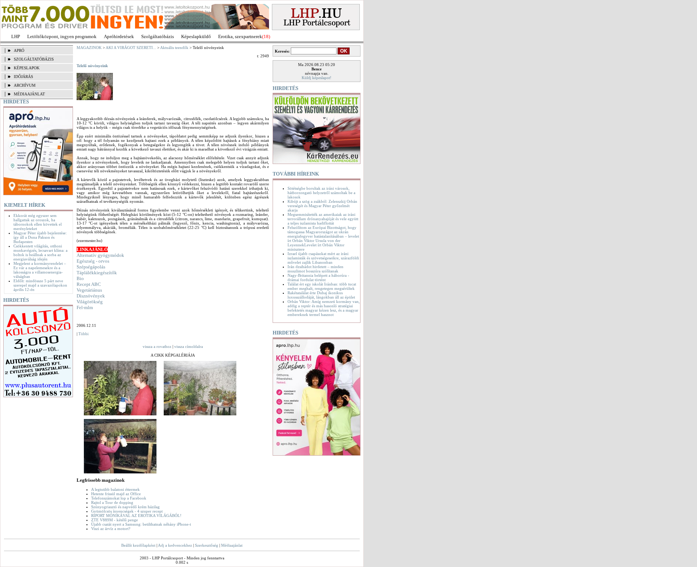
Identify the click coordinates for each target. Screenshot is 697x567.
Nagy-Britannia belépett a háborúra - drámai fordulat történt (318, 277)
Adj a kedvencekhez (175, 545)
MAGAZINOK (89, 47)
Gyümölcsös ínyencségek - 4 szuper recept (127, 511)
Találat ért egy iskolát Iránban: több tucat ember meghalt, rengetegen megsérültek (322, 286)
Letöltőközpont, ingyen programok (62, 36)
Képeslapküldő (196, 36)
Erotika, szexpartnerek (240, 36)
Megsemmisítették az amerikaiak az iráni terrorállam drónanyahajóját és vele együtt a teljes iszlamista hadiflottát (323, 218)
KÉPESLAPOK (27, 68)
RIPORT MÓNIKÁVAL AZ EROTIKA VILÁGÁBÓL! (136, 515)
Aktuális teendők (174, 47)
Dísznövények (91, 296)
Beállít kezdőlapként (138, 545)
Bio (80, 278)
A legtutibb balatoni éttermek (115, 489)
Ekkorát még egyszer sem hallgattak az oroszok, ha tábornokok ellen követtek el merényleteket (37, 222)
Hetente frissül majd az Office (116, 494)
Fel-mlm (85, 307)
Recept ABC (89, 284)
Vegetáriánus (89, 290)
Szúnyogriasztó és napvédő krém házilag (125, 507)
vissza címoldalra (188, 346)
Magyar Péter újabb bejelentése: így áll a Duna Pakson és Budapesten (40, 237)
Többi (83, 334)
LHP (15, 36)
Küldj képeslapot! (316, 77)
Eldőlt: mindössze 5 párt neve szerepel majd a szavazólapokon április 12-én (40, 285)
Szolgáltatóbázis (157, 36)
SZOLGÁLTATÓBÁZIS (34, 59)
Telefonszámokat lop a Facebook (118, 498)
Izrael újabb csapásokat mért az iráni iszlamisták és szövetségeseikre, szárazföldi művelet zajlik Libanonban (323, 257)
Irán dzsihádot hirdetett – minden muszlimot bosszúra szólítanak (315, 268)
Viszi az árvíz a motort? (110, 528)
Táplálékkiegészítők (97, 272)
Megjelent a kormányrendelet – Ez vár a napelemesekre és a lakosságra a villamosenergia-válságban (39, 270)
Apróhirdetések (119, 36)
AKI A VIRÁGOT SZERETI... (131, 47)
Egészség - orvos (93, 261)
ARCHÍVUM (25, 85)
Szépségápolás (91, 267)
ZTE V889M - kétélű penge (114, 520)
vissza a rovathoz (157, 346)
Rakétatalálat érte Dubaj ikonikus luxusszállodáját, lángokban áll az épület (321, 295)
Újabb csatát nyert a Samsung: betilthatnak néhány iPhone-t (141, 524)
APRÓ (19, 50)
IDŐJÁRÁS (23, 76)
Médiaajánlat (231, 545)
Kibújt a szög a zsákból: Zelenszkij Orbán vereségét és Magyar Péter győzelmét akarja (322, 205)
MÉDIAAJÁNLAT (29, 94)
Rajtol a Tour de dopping (112, 502)
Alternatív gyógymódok (100, 255)
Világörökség (90, 301)
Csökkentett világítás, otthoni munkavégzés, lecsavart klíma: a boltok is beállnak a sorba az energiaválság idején (40, 252)
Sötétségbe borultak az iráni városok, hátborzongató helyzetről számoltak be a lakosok (321, 192)
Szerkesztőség (206, 545)
